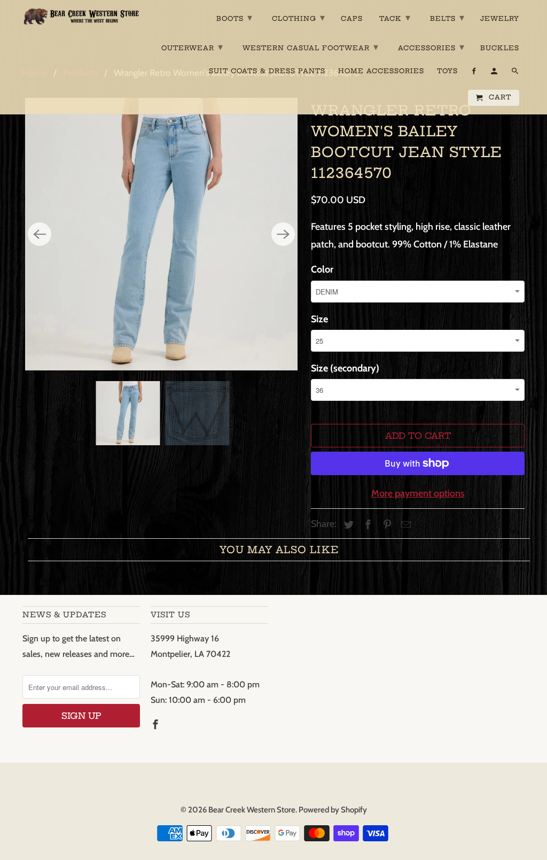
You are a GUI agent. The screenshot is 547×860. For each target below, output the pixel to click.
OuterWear (192, 47)
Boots (234, 17)
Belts (447, 17)
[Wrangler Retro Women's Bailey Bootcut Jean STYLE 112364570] (161, 234)
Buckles (499, 48)
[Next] (283, 234)
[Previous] (39, 234)
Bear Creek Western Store (251, 810)
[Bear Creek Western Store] (81, 16)
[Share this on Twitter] (347, 525)
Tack (395, 17)
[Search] (516, 73)
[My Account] (495, 73)
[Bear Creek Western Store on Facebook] (156, 725)
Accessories (431, 47)
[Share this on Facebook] (366, 525)
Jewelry (499, 18)
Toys (447, 71)
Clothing (298, 17)
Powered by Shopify (333, 810)
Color (322, 269)
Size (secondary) (345, 368)
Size (319, 319)
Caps (352, 18)
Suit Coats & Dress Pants (267, 71)
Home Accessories (381, 71)
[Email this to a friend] (404, 525)
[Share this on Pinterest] (385, 525)
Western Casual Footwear (311, 47)
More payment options (418, 493)
